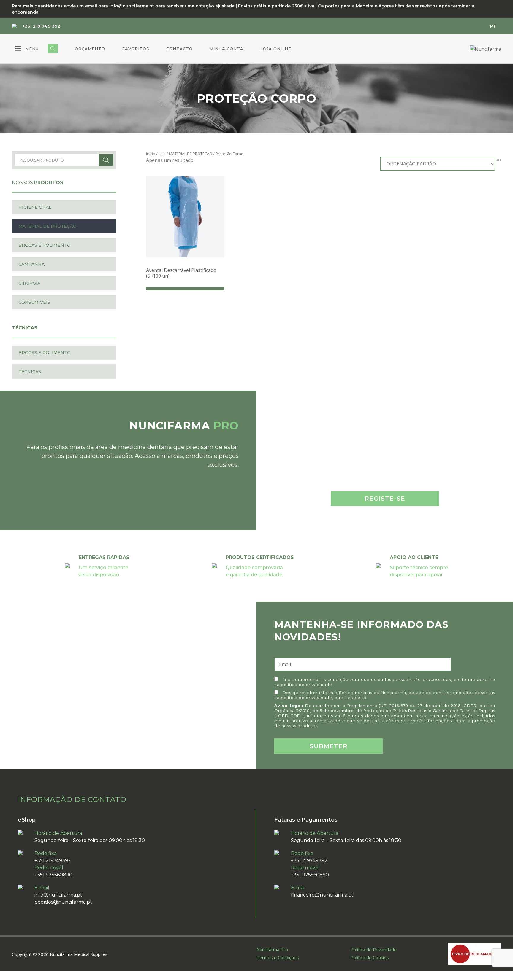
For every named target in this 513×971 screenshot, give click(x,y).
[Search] (106, 160)
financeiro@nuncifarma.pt (322, 895)
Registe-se (385, 498)
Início (150, 153)
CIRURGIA (29, 283)
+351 (41, 26)
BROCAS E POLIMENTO (44, 245)
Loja (162, 153)
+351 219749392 (52, 860)
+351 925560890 (53, 875)
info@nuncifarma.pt (58, 895)
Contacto (179, 48)
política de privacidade (306, 684)
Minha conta (226, 48)
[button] (27, 49)
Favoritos (135, 48)
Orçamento (90, 48)
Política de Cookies (370, 957)
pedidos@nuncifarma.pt (63, 902)
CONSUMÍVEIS (34, 302)
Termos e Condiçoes (277, 957)
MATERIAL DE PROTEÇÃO (190, 153)
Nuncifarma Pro (272, 949)
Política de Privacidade (374, 949)
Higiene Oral (34, 207)
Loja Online (275, 48)
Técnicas (29, 371)
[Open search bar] (53, 48)
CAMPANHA (31, 264)
